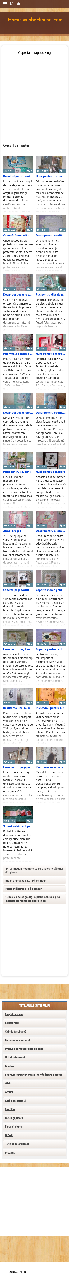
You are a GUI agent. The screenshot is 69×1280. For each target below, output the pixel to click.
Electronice (12, 1023)
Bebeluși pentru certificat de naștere (18, 176)
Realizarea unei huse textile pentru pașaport (18, 708)
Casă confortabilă (15, 1100)
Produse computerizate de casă (24, 1049)
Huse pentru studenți (17, 471)
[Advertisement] (34, 89)
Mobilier (10, 1109)
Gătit (8, 1083)
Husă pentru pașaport (50, 471)
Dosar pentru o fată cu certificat (51, 531)
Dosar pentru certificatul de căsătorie (51, 235)
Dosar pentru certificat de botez (51, 412)
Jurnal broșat (12, 531)
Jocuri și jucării (14, 1118)
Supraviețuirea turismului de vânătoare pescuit (33, 1074)
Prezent (10, 1152)
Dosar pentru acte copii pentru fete (18, 294)
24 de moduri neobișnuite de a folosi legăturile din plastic (34, 870)
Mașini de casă (14, 1014)
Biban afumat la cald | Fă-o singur (25, 880)
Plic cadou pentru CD (50, 708)
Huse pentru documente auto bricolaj (51, 176)
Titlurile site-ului (34, 1006)
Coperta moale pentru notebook (51, 590)
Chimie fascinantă (15, 1031)
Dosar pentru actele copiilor (18, 412)
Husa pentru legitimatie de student (18, 649)
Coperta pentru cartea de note (51, 649)
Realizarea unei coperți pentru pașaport (51, 767)
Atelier (9, 1092)
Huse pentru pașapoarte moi (51, 353)
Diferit (9, 1135)
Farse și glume (14, 1126)
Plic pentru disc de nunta (51, 294)
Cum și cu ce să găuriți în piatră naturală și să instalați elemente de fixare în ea (32, 899)
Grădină (9, 1066)
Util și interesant (15, 1057)
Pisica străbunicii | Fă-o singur (23, 889)
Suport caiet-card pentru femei (18, 826)
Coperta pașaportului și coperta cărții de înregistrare (18, 590)
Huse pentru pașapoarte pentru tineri (18, 767)
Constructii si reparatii (18, 1040)
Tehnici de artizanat (17, 1144)
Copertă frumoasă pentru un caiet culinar (18, 235)
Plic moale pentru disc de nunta (18, 353)
